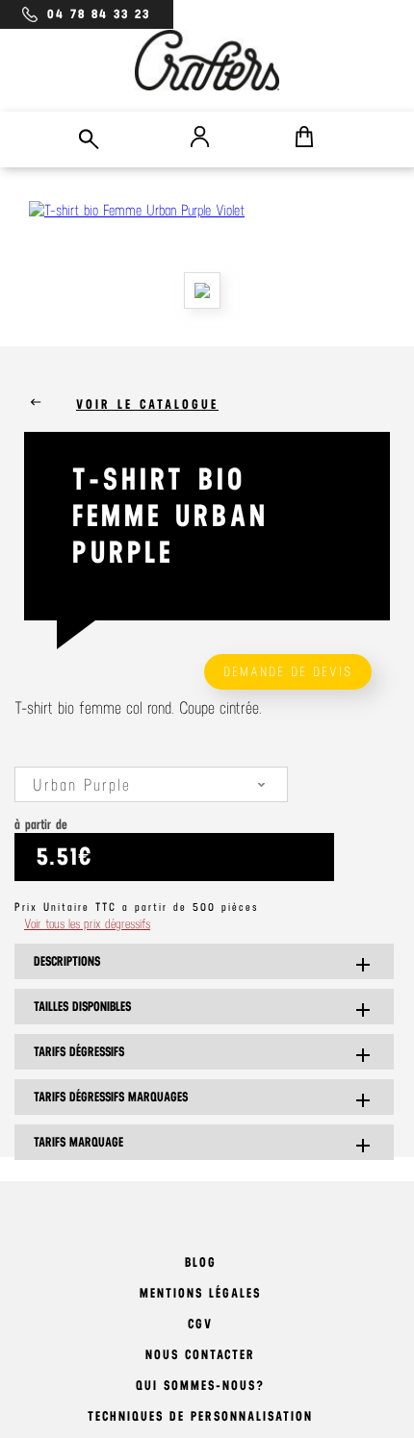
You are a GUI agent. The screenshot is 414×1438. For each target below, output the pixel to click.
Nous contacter (200, 1355)
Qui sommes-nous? (200, 1385)
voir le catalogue (147, 404)
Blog (201, 1262)
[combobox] (151, 784)
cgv (200, 1324)
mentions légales (200, 1293)
